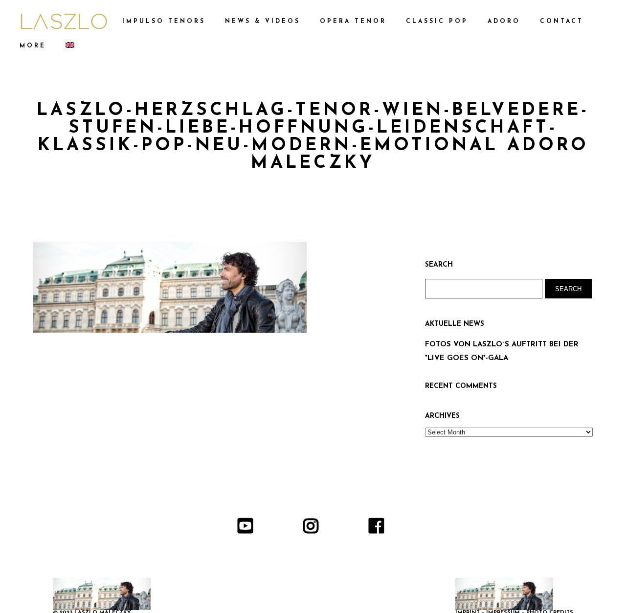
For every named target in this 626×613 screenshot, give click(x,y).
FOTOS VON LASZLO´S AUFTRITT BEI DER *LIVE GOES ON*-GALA (502, 351)
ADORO (504, 21)
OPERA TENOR (353, 21)
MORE (33, 46)
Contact (561, 21)
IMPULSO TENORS (163, 21)
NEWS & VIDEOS (262, 21)
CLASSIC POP (437, 21)
